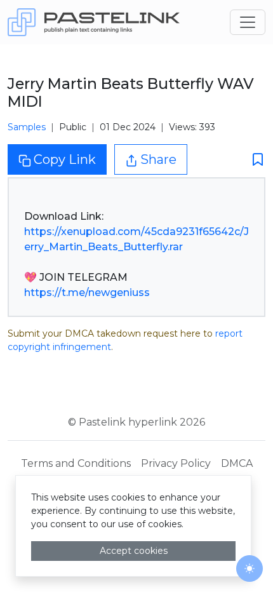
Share (158, 159)
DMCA (237, 463)
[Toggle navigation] (247, 22)
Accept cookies (134, 550)
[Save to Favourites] (254, 160)
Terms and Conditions (76, 463)
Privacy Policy (176, 463)
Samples (27, 127)
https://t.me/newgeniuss (87, 292)
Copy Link (65, 159)
